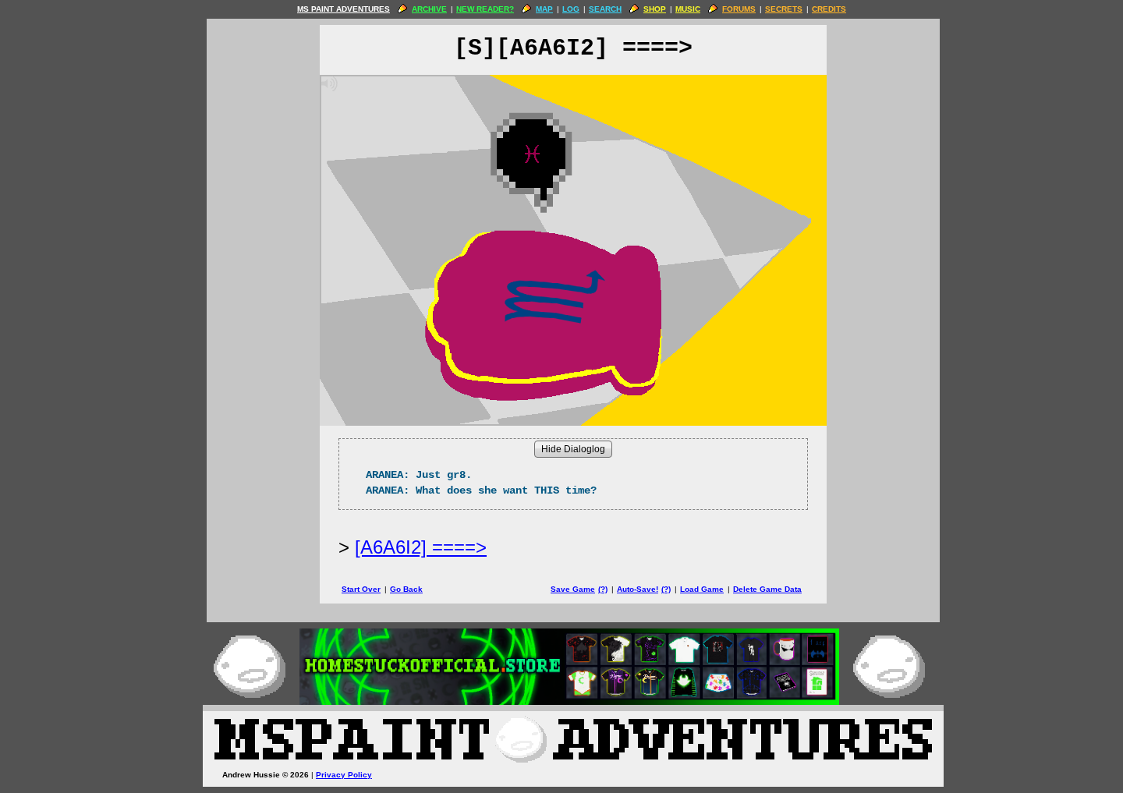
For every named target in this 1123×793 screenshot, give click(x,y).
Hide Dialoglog (573, 449)
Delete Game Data (767, 589)
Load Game (702, 589)
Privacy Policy (344, 774)
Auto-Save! (637, 589)
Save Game (573, 589)
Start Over (361, 589)
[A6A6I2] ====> (421, 547)
